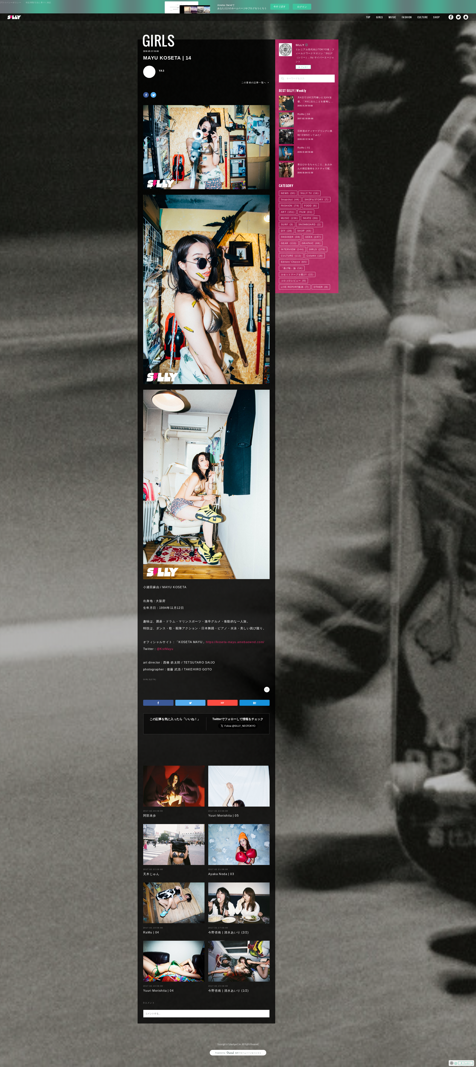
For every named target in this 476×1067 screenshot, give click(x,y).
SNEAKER (290, 237)
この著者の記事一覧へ (253, 82)
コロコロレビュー (293, 280)
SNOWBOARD (309, 224)
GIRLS (379, 17)
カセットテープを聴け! (297, 274)
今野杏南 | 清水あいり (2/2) (228, 932)
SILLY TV (309, 193)
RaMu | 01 (304, 147)
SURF (287, 224)
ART (287, 212)
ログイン (302, 6)
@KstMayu (165, 649)
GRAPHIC (311, 243)
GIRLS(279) (149, 679)
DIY (286, 231)
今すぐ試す (280, 6)
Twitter (458, 17)
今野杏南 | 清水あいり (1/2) (228, 990)
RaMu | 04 (151, 932)
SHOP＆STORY (316, 199)
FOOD (310, 205)
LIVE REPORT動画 (294, 287)
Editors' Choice (294, 262)
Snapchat (466, 17)
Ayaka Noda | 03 (221, 874)
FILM (306, 212)
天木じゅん (151, 874)
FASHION (407, 17)
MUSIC (392, 17)
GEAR (289, 243)
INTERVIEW (292, 249)
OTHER (321, 287)
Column (315, 255)
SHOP (436, 17)
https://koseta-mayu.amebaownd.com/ (235, 642)
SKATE (310, 218)
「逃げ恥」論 (292, 268)
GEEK (313, 237)
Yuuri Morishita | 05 (223, 815)
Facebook (451, 17)
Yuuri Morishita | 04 (158, 990)
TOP (368, 17)
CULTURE (422, 17)
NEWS (288, 193)
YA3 (161, 70)
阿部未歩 (149, 815)
